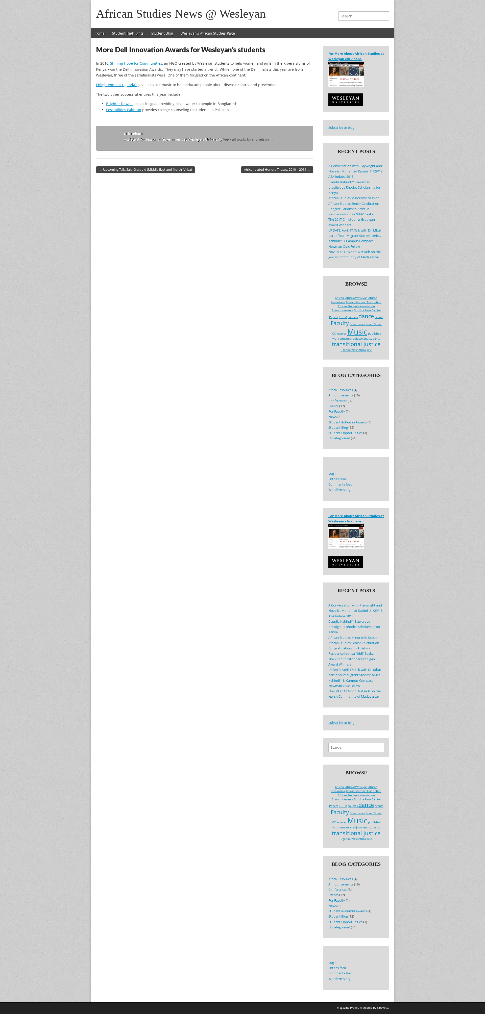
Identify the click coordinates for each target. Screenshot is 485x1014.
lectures (341, 333)
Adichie (340, 298)
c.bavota (382, 1007)
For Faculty (336, 411)
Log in (332, 473)
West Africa (358, 350)
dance (366, 316)
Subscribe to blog (341, 127)
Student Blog (162, 33)
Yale (369, 350)
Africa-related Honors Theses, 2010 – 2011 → (277, 169)
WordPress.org (339, 490)
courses (353, 317)
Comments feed (340, 484)
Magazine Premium (349, 1007)
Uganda (346, 350)
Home (100, 33)
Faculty (340, 323)
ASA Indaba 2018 (340, 176)
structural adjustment (354, 338)
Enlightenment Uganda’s (116, 84)
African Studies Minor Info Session (353, 198)
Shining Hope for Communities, (136, 63)
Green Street (374, 324)
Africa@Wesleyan (356, 298)
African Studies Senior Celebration (353, 203)
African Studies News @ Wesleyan (181, 13)
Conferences (337, 401)
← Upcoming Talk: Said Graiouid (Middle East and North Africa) (145, 169)
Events (333, 406)
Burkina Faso (362, 310)
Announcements (342, 310)
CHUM (343, 317)
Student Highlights (128, 33)
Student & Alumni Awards (347, 422)
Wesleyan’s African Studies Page (208, 33)
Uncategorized (339, 438)
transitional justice (356, 344)
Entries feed (337, 479)
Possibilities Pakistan (123, 109)
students (374, 338)
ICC (333, 333)
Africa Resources (340, 390)
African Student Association (363, 302)
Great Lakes (357, 324)
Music (357, 332)
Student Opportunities (345, 433)
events (379, 317)
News (332, 417)
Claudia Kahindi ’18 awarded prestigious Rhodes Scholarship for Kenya (354, 187)
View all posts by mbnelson (248, 139)
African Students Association (356, 306)
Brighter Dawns (119, 103)
